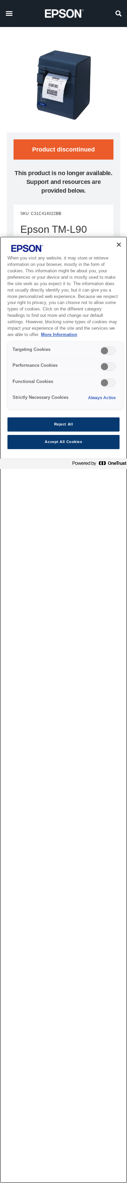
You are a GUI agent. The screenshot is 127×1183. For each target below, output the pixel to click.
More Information (59, 334)
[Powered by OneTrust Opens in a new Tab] (98, 465)
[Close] (118, 244)
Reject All (63, 424)
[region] (63, 710)
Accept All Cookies (63, 442)
